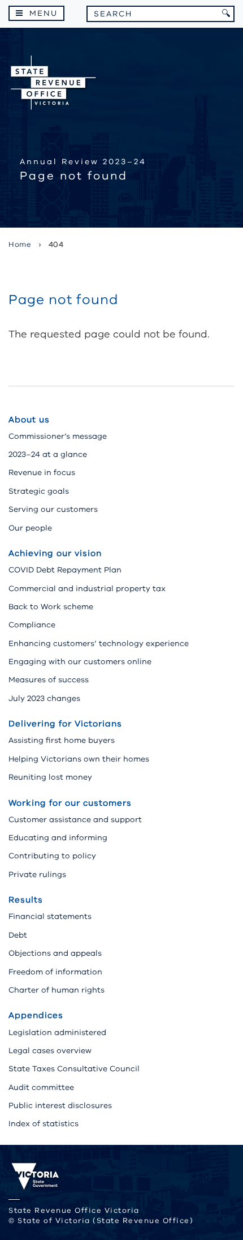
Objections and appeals (55, 953)
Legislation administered (57, 1032)
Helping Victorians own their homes (78, 759)
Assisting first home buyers (61, 740)
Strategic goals (38, 491)
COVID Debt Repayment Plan (65, 570)
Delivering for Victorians (65, 723)
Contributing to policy (52, 855)
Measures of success (48, 679)
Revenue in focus (41, 472)
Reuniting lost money (50, 777)
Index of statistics (43, 1123)
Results (25, 899)
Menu (43, 13)
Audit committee (41, 1087)
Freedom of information (55, 972)
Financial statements (50, 916)
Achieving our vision (55, 553)
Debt (17, 935)
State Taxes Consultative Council (74, 1068)
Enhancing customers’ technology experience (98, 643)
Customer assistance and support (75, 819)
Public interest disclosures (60, 1105)
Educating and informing (57, 837)
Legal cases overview (50, 1050)
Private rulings (37, 874)
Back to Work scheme (50, 606)
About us (29, 419)
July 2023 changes (44, 698)
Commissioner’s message (57, 436)
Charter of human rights (56, 990)
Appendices (35, 1015)
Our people (30, 528)
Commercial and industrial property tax (87, 588)
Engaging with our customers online (79, 661)
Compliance (31, 624)
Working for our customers (70, 803)
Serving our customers (53, 509)
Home (19, 245)
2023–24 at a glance (47, 454)
